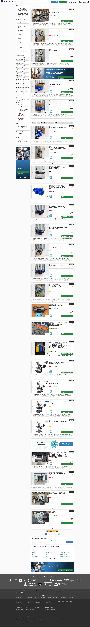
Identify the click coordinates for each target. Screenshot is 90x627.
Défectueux (20, 129)
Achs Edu (33, 548)
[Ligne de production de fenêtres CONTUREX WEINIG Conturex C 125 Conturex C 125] (40, 498)
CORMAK (20, 37)
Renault (20, 33)
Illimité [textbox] (19, 104)
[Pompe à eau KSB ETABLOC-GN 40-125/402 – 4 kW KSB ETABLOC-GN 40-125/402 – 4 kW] (40, 270)
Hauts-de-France (22, 110)
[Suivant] (47, 16)
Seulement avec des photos (22, 140)
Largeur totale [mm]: (20, 67)
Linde (19, 31)
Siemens (20, 43)
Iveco (19, 27)
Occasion (20, 127)
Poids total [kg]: (19, 75)
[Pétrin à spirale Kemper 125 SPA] (40, 55)
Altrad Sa (47, 556)
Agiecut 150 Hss (35, 556)
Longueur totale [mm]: (20, 63)
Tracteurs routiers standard (21, 597)
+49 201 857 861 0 (41, 591)
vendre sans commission (23, 172)
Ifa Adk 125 (62, 548)
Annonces (21, 133)
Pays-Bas (21, 116)
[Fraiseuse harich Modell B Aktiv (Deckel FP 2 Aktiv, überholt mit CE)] (40, 367)
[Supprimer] (51, 2)
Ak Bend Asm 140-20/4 (50, 550)
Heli (19, 42)
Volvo (19, 38)
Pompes (34, 122)
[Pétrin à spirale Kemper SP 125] (40, 517)
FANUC (20, 35)
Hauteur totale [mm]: (20, 71)
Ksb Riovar (51, 122)
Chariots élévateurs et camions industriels (23, 15)
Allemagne (22, 115)
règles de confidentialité (32, 624)
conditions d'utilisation (43, 624)
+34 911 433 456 (21, 592)
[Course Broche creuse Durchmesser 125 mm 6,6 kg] (40, 310)
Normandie (21, 107)
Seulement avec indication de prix (23, 53)
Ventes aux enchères (22, 134)
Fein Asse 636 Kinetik (63, 597)
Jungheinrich (21, 30)
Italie (21, 119)
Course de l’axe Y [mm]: (20, 83)
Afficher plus (53, 558)
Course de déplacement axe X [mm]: (22, 79)
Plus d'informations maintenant (66, 444)
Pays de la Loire (22, 113)
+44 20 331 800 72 (21, 591)
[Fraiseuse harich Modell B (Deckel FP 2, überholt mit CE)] (40, 406)
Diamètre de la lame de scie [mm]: (22, 91)
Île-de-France (22, 111)
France (21, 106)
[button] (88, 2)
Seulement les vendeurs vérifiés (23, 143)
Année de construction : (20, 55)
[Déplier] (52, 27)
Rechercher (55, 1)
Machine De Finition (64, 554)
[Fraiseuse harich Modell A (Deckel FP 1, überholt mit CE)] (40, 426)
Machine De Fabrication (64, 552)
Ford (19, 39)
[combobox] (23, 104)
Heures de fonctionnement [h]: (21, 59)
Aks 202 (47, 554)
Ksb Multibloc (44, 122)
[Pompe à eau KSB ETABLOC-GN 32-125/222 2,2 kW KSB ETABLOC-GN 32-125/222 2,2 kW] (40, 211)
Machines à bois (22, 11)
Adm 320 (33, 554)
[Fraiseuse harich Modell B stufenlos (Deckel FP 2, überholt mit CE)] (40, 386)
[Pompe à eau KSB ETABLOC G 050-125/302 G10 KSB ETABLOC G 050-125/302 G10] (40, 132)
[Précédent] (32, 16)
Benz (20, 24)
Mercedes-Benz (21, 26)
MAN (19, 28)
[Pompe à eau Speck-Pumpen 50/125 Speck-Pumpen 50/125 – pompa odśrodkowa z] (40, 250)
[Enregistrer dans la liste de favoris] (72, 11)
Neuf (19, 124)
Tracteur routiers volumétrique (52, 597)
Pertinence (68, 6)
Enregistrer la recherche (53, 531)
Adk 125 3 (33, 552)
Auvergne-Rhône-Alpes (23, 109)
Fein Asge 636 (30, 597)
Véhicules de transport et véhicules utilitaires (22, 10)
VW (19, 34)
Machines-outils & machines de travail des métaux (23, 8)
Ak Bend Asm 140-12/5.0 (50, 548)
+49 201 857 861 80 (60, 591)
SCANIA (20, 41)
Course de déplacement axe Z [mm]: (22, 87)
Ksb (38, 122)
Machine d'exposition (22, 126)
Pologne (21, 118)
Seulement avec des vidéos (23, 141)
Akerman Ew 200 (49, 552)
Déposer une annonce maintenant (65, 76)
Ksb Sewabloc (58, 122)
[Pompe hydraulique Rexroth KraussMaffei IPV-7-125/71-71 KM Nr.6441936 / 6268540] (40, 172)
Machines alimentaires (23, 13)
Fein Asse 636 (36, 597)
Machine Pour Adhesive (64, 556)
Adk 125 (33, 550)
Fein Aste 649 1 (71, 597)
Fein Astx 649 (43, 597)
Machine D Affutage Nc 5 (65, 550)
